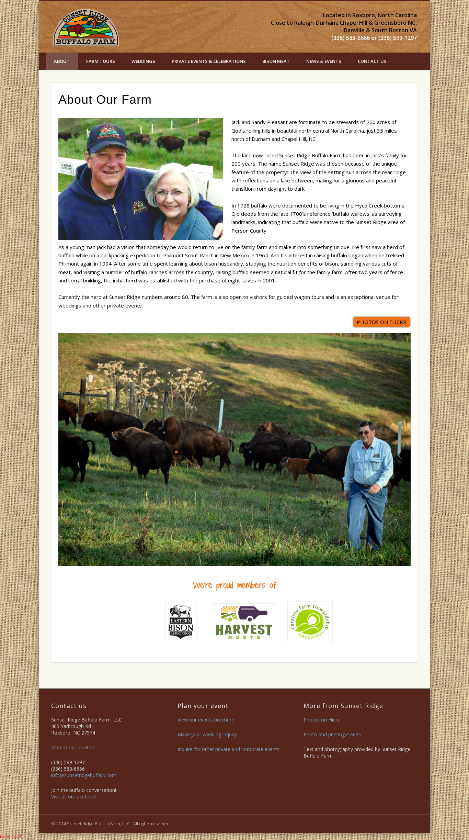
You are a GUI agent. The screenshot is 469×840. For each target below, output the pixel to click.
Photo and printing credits (332, 734)
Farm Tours (100, 61)
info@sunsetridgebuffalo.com (83, 775)
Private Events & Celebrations (209, 61)
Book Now (10, 836)
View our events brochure (206, 719)
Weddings (143, 61)
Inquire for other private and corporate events (228, 749)
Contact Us (372, 61)
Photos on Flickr (322, 719)
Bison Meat (276, 61)
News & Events (323, 61)
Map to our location (73, 747)
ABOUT (62, 61)
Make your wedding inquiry (207, 734)
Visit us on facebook (73, 796)
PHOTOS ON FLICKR (382, 321)
